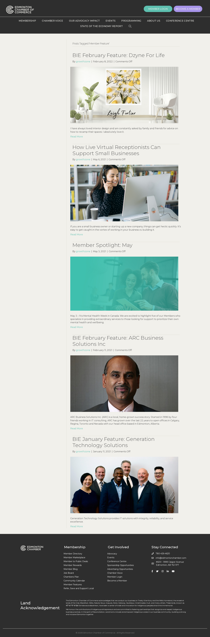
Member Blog (71, 569)
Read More (76, 136)
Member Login (114, 577)
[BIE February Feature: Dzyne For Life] (124, 94)
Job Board (69, 573)
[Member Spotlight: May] (124, 283)
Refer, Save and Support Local (79, 588)
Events (110, 20)
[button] (158, 9)
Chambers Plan (71, 577)
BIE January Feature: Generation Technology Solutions (113, 442)
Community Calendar (74, 580)
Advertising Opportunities (120, 569)
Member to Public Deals (76, 561)
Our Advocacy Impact (84, 20)
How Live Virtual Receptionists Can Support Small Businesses (116, 150)
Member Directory (73, 553)
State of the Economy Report (101, 26)
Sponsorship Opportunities (120, 565)
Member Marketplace (74, 557)
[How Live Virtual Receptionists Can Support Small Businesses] (124, 192)
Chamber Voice (52, 20)
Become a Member (117, 580)
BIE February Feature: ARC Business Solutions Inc (117, 341)
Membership (27, 20)
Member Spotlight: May (102, 245)
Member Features (73, 584)
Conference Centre (180, 20)
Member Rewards (73, 565)
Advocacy (112, 553)
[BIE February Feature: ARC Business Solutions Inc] (124, 383)
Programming (131, 20)
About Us (153, 20)
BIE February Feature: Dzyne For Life (118, 55)
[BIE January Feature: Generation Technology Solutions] (124, 484)
